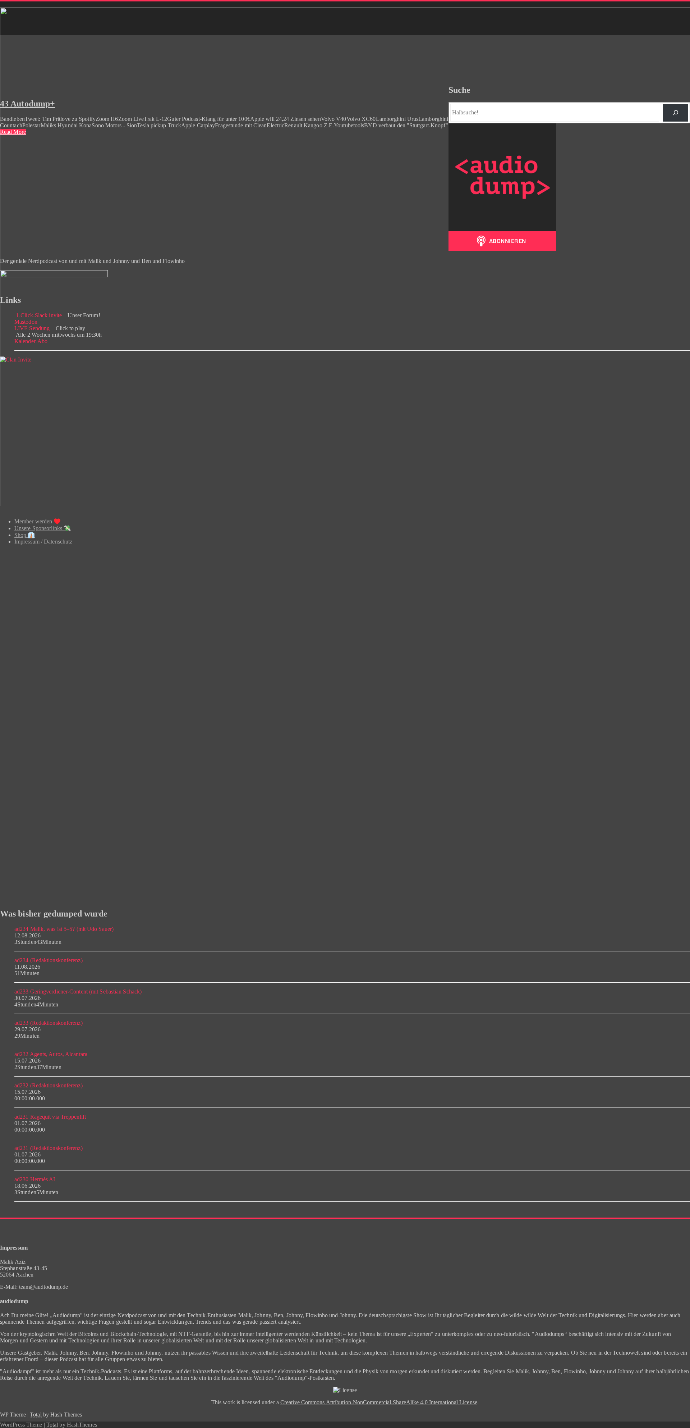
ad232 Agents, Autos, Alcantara (50, 1054)
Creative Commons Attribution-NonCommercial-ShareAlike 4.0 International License (378, 1402)
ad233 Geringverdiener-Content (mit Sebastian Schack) (78, 991)
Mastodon (25, 322)
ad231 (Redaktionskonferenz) (48, 1148)
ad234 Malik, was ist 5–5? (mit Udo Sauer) (64, 929)
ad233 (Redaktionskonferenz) (48, 1023)
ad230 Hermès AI (34, 1179)
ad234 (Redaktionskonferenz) (48, 960)
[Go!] (675, 113)
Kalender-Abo (30, 341)
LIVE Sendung (32, 328)
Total (36, 1414)
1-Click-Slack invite (38, 315)
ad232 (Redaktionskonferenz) (48, 1085)
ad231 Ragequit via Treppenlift (50, 1117)
